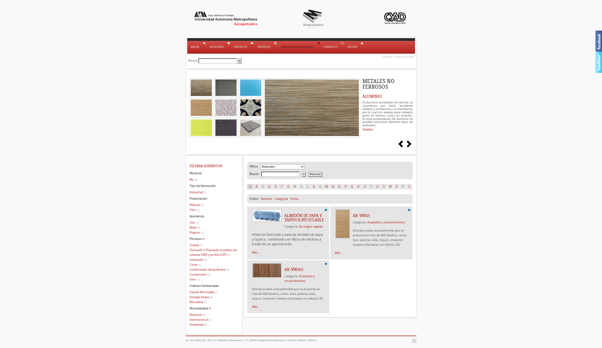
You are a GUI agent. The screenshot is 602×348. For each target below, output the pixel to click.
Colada (196, 245)
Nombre (266, 199)
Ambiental (198, 324)
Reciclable (198, 302)
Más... (256, 252)
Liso (194, 222)
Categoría (281, 199)
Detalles (367, 129)
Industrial (198, 192)
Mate (195, 227)
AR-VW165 (293, 269)
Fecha (294, 199)
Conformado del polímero (209, 269)
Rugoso (197, 232)
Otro (194, 210)
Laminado (198, 259)
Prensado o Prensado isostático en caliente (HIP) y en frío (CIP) (213, 252)
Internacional (200, 319)
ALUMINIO (372, 96)
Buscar (193, 60)
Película (196, 205)
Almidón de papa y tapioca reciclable (304, 217)
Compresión (200, 274)
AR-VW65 (361, 215)
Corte (195, 264)
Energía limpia (201, 297)
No (193, 179)
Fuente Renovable (204, 292)
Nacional (197, 314)
